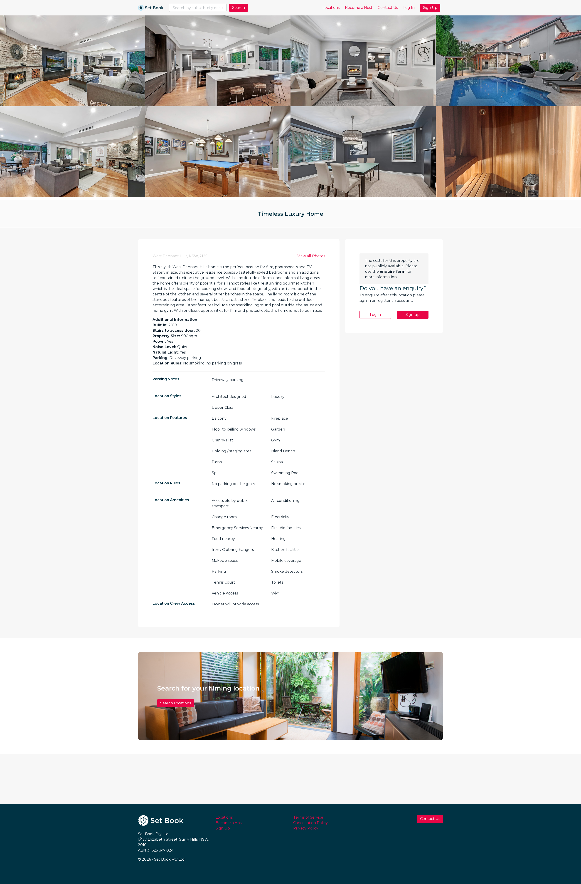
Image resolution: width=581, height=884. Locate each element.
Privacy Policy (305, 828)
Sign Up (430, 7)
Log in (375, 314)
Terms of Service (308, 817)
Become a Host (358, 7)
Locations (331, 7)
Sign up (413, 314)
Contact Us (388, 7)
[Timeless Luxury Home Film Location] (72, 60)
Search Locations (175, 703)
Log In (409, 7)
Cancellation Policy (310, 823)
